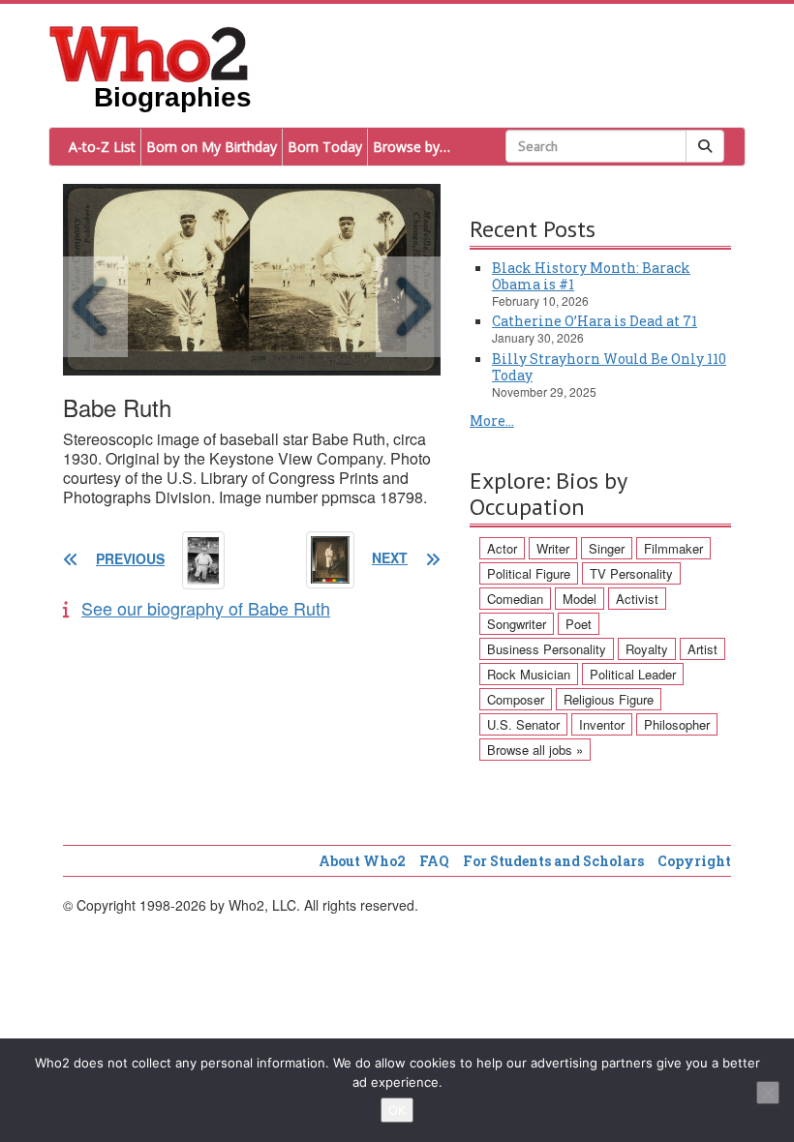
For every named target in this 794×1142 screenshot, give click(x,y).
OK (397, 1110)
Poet (578, 624)
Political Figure (528, 573)
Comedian (515, 598)
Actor (502, 548)
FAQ (434, 861)
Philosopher (677, 724)
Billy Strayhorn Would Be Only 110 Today (609, 366)
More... (492, 420)
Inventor (602, 724)
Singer (607, 548)
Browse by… (411, 146)
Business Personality (546, 649)
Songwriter (516, 624)
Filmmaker (673, 548)
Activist (637, 598)
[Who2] (149, 52)
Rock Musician (528, 674)
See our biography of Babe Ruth (205, 607)
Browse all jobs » (535, 749)
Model (579, 598)
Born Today (325, 146)
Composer (515, 699)
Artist (702, 649)
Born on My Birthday (211, 146)
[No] (767, 1092)
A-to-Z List (102, 146)
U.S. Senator (523, 724)
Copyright (694, 861)
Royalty (647, 649)
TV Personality (631, 573)
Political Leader (633, 674)
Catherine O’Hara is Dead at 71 (594, 321)
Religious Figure (609, 699)
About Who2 (362, 861)
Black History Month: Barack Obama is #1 (591, 275)
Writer (552, 548)
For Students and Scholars (553, 861)
